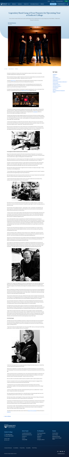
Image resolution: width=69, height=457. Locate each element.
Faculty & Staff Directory (27, 434)
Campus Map (24, 439)
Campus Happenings (56, 78)
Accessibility (28, 447)
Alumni (49, 1)
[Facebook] (57, 451)
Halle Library (39, 434)
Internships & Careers (57, 86)
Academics (55, 74)
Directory (52, 1)
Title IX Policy (34, 447)
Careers (23, 437)
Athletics (39, 437)
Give (66, 1)
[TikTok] (64, 451)
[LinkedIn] (62, 451)
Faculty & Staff (55, 83)
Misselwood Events (56, 436)
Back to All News (8, 416)
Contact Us (24, 436)
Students (54, 89)
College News (55, 80)
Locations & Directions (26, 433)
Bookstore (39, 436)
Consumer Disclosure (8, 447)
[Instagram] (59, 451)
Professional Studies (59, 1)
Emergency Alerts (40, 439)
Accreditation (15, 447)
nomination (35, 111)
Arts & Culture (55, 77)
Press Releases (55, 87)
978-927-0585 (7, 438)
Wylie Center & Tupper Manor (56, 438)
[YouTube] (60, 451)
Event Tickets (55, 434)
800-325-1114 (6, 440)
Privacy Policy (22, 447)
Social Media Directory (61, 453)
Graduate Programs (56, 84)
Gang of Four (13, 80)
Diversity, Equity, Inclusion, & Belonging (60, 81)
